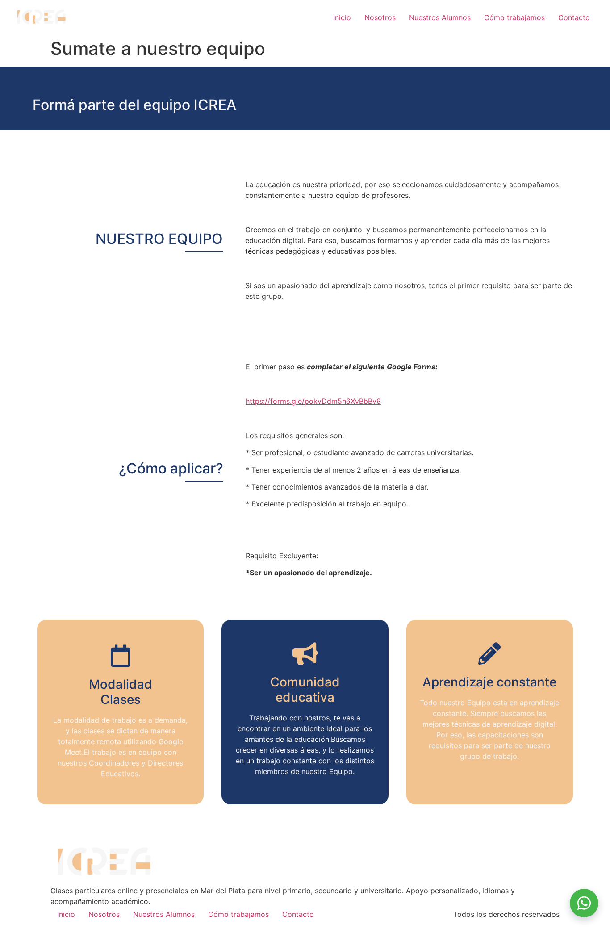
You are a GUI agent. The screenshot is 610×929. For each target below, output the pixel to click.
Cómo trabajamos (514, 17)
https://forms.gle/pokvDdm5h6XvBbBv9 (313, 401)
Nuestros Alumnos (440, 17)
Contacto (574, 17)
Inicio (342, 17)
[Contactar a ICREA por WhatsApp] (584, 903)
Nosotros (380, 17)
